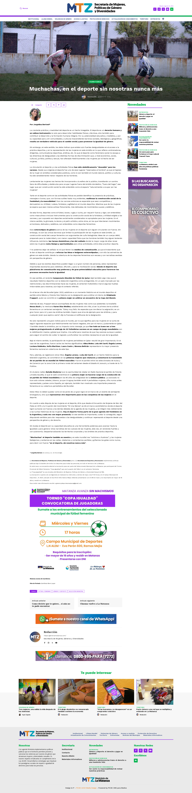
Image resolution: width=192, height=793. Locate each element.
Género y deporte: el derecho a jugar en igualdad (146, 116)
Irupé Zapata (26, 715)
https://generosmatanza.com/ (55, 635)
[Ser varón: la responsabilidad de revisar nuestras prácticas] (133, 141)
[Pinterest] (58, 105)
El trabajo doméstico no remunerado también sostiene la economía (73, 710)
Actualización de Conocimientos (145, 137)
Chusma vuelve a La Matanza (94, 604)
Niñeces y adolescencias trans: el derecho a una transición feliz (148, 129)
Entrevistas (143, 112)
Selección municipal (76, 591)
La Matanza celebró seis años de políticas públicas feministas (148, 167)
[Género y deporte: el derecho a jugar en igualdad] (133, 116)
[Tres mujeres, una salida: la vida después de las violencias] (37, 692)
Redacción (92, 96)
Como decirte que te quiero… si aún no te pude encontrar (51, 605)
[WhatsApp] (64, 105)
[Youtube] (167, 9)
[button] (23, 8)
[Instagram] (159, 9)
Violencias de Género (26, 707)
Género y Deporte (59, 591)
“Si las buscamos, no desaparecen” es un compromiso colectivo (114, 710)
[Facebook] (154, 9)
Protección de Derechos (148, 125)
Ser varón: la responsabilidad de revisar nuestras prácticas (149, 142)
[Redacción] (84, 97)
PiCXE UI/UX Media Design (86, 788)
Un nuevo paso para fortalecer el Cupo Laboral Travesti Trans (149, 154)
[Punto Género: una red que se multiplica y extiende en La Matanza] (154, 692)
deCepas (88, 790)
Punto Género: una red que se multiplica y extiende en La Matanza (154, 710)
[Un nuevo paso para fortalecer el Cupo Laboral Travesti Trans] (133, 153)
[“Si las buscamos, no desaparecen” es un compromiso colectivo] (115, 692)
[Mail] (171, 9)
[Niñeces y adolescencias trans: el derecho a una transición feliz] (133, 128)
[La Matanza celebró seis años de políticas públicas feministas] (133, 166)
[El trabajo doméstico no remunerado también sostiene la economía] (76, 692)
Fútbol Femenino (44, 591)
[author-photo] (20, 714)
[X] (163, 9)
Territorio (95, 82)
